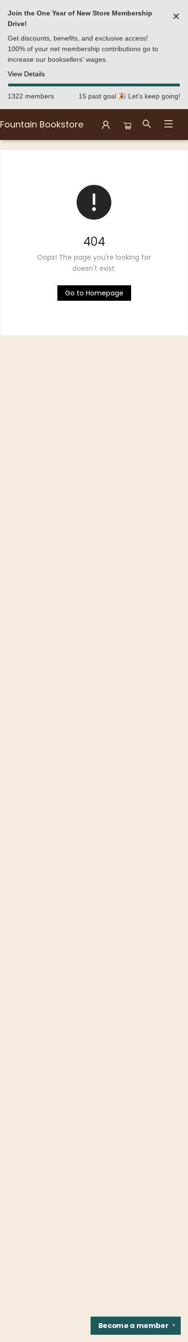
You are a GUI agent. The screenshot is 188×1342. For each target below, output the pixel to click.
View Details (26, 74)
